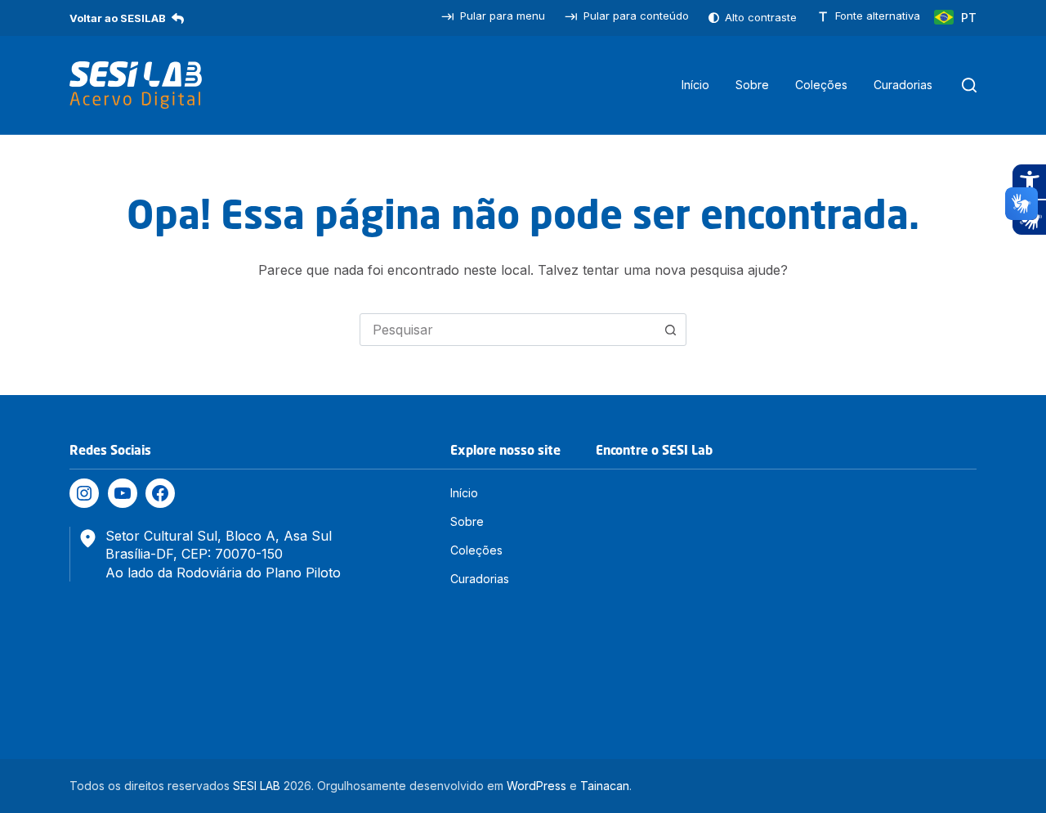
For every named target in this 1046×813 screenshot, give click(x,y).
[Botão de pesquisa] (670, 329)
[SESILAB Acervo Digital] (135, 85)
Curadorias (903, 85)
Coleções (821, 85)
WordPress (536, 786)
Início (695, 85)
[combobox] (507, 329)
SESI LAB (256, 786)
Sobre (752, 85)
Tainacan (604, 786)
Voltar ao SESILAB (117, 18)
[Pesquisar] (969, 85)
